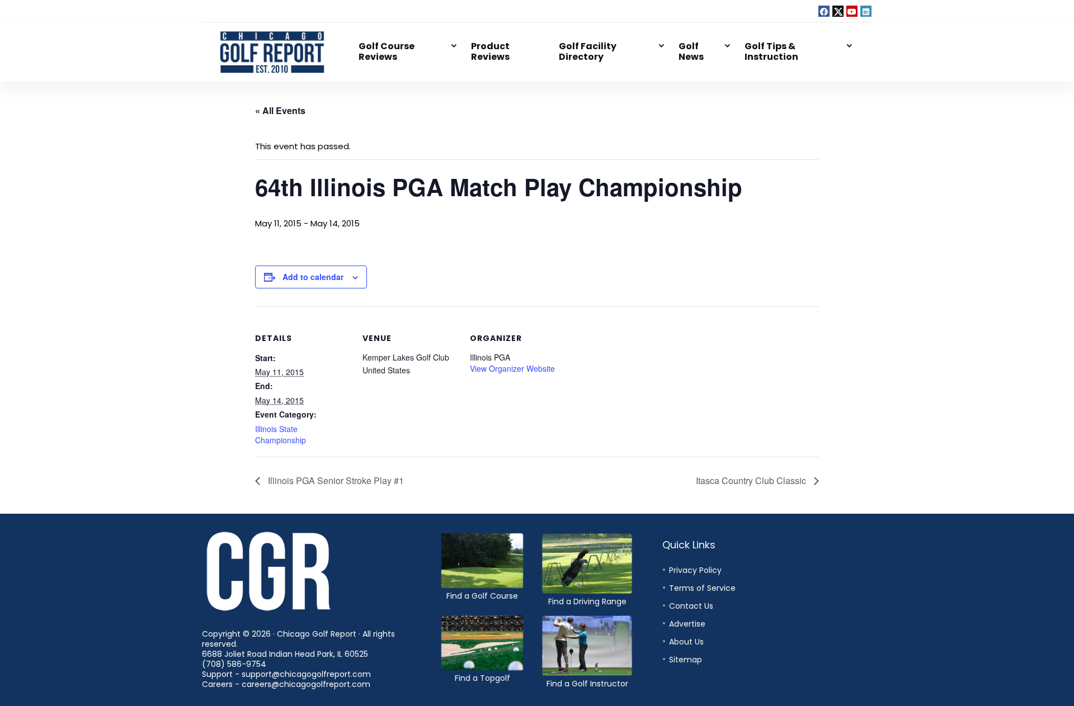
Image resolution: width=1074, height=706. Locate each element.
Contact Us (691, 606)
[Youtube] (852, 11)
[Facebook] (824, 11)
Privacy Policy (695, 570)
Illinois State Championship (280, 434)
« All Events (280, 110)
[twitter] (838, 11)
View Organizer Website (512, 368)
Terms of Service (702, 588)
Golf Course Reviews (386, 51)
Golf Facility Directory (587, 51)
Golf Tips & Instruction (771, 51)
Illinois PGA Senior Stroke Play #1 (335, 480)
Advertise (687, 623)
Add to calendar (312, 276)
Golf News (691, 51)
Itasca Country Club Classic (752, 480)
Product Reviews (490, 51)
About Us (686, 641)
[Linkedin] (866, 11)
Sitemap (685, 659)
